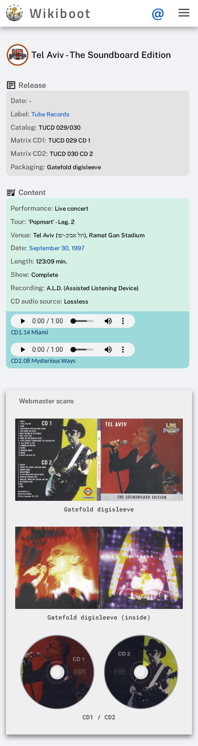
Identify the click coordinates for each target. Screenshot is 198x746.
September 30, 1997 (57, 248)
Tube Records (50, 114)
